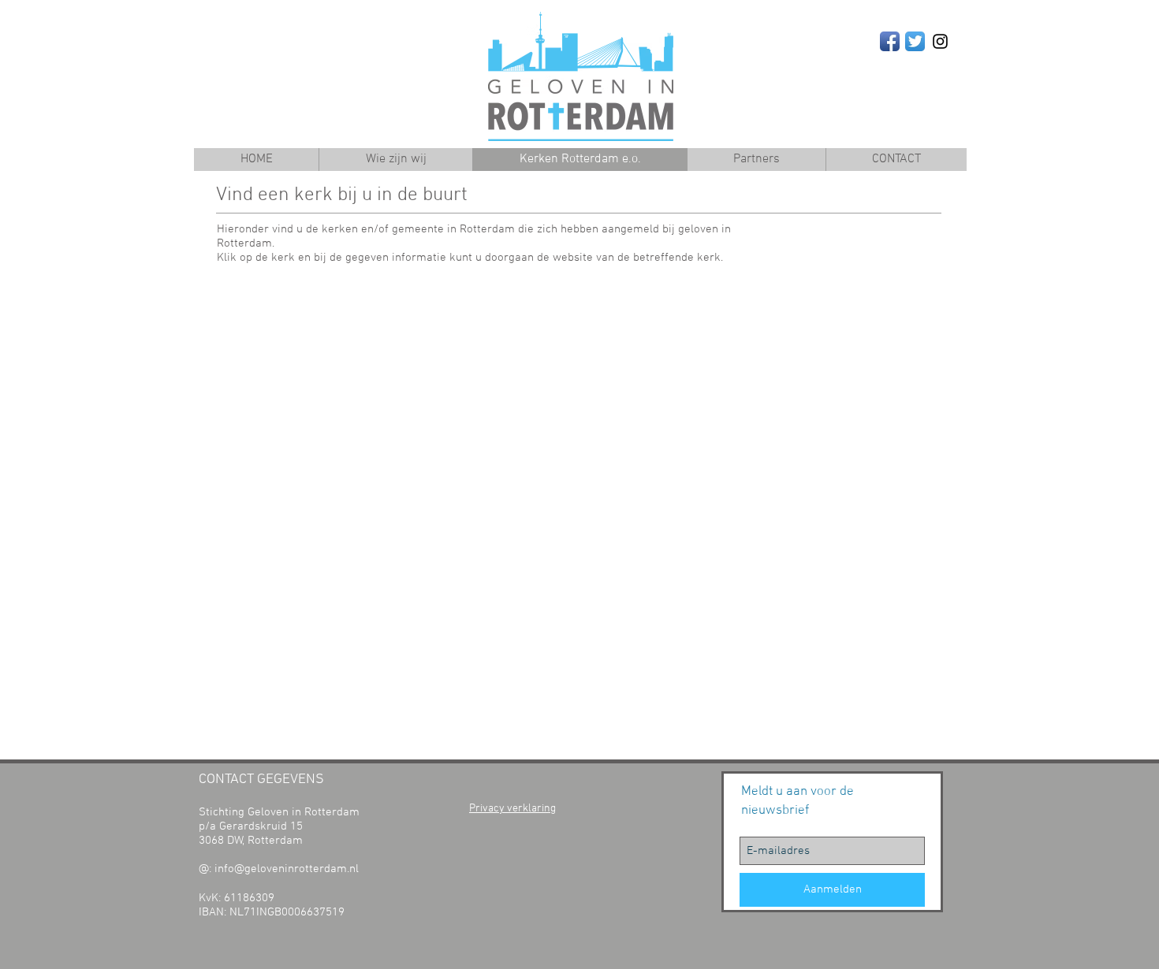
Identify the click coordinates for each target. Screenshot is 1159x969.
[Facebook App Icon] (890, 41)
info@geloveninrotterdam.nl (286, 869)
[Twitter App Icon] (915, 41)
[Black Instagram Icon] (940, 41)
